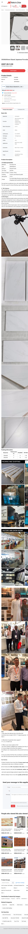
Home (2, 9)
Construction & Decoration (10, 9)
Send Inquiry (13, 70)
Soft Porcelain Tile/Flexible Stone (7, 885)
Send (13, 806)
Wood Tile (3, 888)
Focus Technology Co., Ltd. (17, 928)
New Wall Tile (5, 918)
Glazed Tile (12, 904)
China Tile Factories (6, 914)
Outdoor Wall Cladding (7, 908)
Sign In (3, 103)
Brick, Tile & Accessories (20, 9)
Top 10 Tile (16, 921)
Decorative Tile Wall (15, 918)
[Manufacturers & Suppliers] (14, 2)
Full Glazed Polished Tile (19, 885)
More (2, 923)
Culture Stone (16, 890)
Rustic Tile (4, 904)
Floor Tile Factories (17, 914)
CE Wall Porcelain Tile (6, 921)
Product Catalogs (20, 882)
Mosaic (15, 888)
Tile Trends (24, 921)
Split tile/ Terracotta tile (6, 890)
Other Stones (19, 904)
